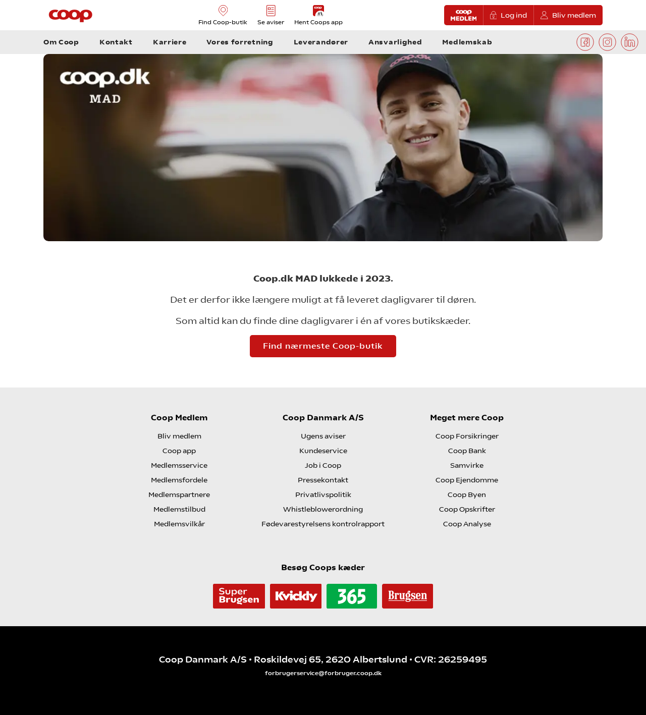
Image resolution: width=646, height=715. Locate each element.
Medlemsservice (179, 465)
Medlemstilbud (179, 509)
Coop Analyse (467, 524)
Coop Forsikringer (467, 436)
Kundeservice (323, 451)
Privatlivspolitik (323, 494)
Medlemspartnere (179, 494)
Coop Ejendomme (467, 480)
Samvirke (466, 465)
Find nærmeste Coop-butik (323, 346)
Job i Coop (323, 465)
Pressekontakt (323, 480)
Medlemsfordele (179, 480)
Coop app (179, 451)
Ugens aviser (323, 436)
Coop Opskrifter (467, 509)
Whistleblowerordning (323, 509)
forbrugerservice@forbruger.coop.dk (323, 673)
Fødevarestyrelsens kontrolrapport (323, 524)
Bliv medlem (574, 15)
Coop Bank (467, 451)
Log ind (514, 15)
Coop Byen (467, 494)
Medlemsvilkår (179, 524)
